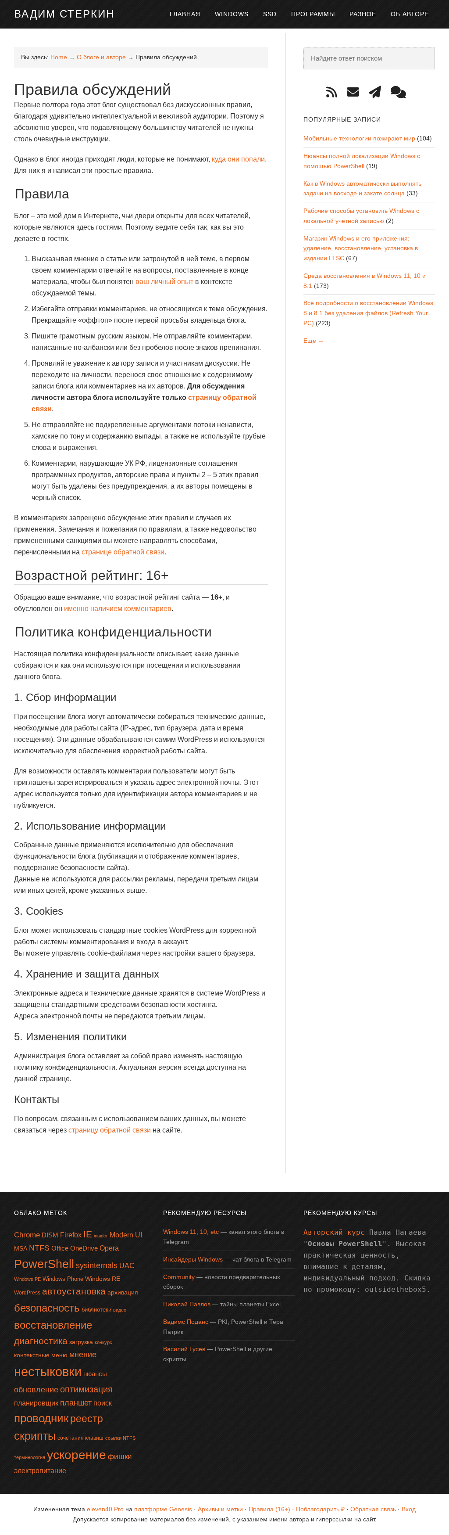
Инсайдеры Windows (193, 1259)
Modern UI (126, 1235)
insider (101, 1235)
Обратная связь (373, 1509)
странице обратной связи (123, 552)
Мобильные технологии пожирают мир (359, 138)
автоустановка (74, 1291)
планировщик (36, 1403)
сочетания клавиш (80, 1438)
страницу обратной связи (109, 1130)
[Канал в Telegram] (378, 92)
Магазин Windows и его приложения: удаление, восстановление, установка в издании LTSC (360, 248)
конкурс (103, 1342)
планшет (76, 1402)
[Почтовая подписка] (356, 92)
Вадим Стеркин (64, 14)
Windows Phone (63, 1279)
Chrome (27, 1235)
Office (59, 1248)
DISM (50, 1235)
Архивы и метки (220, 1509)
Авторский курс (334, 1232)
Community (179, 1276)
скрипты (35, 1436)
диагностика (41, 1341)
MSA (20, 1248)
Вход (409, 1509)
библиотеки (96, 1309)
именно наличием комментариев (117, 608)
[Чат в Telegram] (401, 92)
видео (119, 1309)
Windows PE (27, 1279)
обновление (36, 1389)
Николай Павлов (186, 1304)
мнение (82, 1354)
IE (87, 1234)
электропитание (40, 1470)
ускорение (76, 1455)
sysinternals (97, 1265)
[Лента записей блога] (334, 92)
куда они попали (238, 159)
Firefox (71, 1235)
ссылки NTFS (120, 1438)
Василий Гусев (184, 1348)
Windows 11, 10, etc (191, 1231)
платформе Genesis (163, 1509)
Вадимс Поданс (185, 1321)
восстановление (53, 1325)
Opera (109, 1248)
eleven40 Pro (105, 1509)
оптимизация (86, 1389)
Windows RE (102, 1278)
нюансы (95, 1373)
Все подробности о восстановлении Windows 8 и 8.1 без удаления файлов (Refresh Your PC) (368, 313)
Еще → (313, 340)
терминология (29, 1457)
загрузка (81, 1341)
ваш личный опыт (164, 281)
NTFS (39, 1248)
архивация (122, 1292)
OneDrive (84, 1248)
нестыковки (48, 1371)
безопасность (47, 1308)
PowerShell (44, 1264)
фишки (120, 1456)
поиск (102, 1403)
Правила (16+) (269, 1509)
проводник (41, 1418)
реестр (86, 1418)
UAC (127, 1265)
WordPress (27, 1293)
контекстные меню (41, 1355)
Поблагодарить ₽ (320, 1509)
